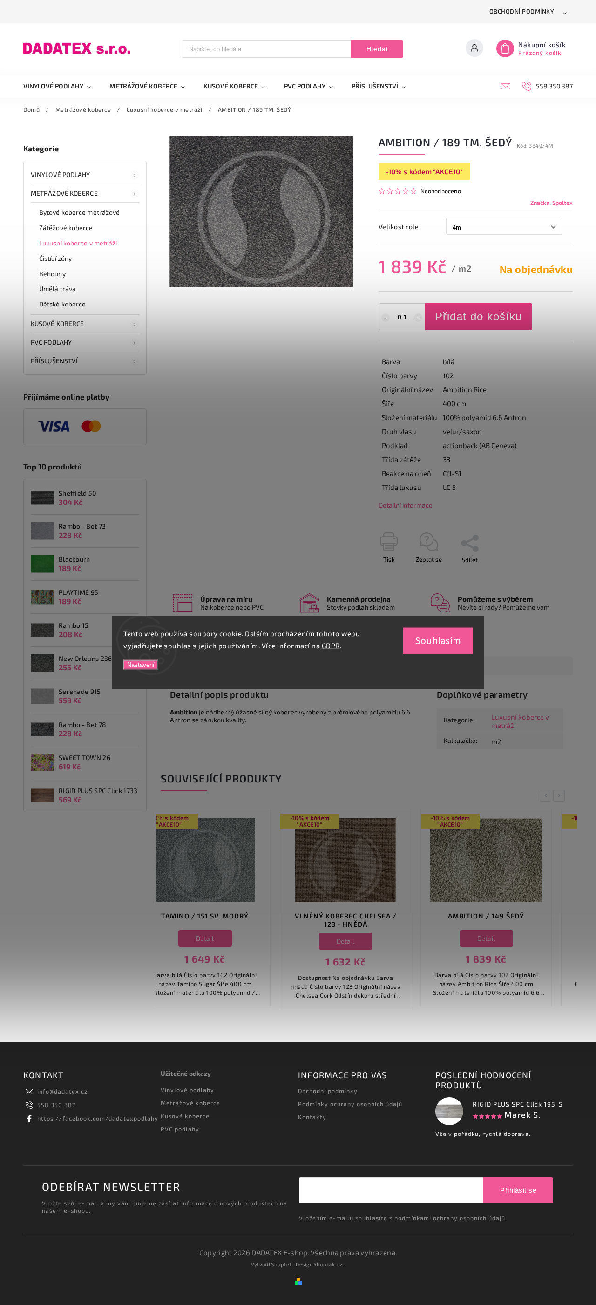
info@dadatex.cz (62, 1091)
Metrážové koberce (64, 193)
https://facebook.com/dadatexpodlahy (97, 1118)
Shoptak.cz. (329, 1264)
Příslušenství (54, 361)
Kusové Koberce (57, 323)
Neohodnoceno (440, 191)
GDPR (331, 645)
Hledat (377, 49)
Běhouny (52, 274)
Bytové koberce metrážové (79, 212)
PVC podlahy (51, 342)
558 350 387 (56, 1104)
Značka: (551, 202)
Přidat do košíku (478, 316)
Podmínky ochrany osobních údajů (350, 1104)
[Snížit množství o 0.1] (385, 317)
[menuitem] (61, 86)
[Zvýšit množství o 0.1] (418, 317)
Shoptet (281, 1264)
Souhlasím (438, 640)
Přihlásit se (518, 1190)
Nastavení (141, 664)
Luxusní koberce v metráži (78, 243)
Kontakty (312, 1117)
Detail (226, 941)
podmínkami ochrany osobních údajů (449, 1218)
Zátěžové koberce (66, 227)
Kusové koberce (185, 1116)
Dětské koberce (62, 304)
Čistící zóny (55, 258)
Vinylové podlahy (60, 174)
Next (560, 795)
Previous (547, 795)
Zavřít (543, 576)
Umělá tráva (57, 288)
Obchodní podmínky (522, 11)
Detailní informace (406, 505)
